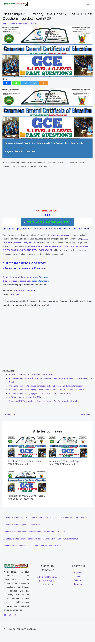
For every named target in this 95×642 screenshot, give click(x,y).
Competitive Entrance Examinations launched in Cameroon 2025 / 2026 (33, 532)
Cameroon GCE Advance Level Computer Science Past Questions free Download (44, 401)
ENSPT (48, 250)
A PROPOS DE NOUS (47, 577)
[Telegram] (25, 83)
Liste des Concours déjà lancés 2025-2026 (21, 524)
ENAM (48, 246)
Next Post (86, 414)
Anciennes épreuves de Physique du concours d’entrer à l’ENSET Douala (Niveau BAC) (47, 389)
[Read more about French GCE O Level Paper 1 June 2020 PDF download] (27, 447)
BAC (30, 243)
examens (53, 228)
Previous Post (10, 414)
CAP (4, 243)
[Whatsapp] (16, 83)
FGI (8, 250)
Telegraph (78, 580)
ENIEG (55, 246)
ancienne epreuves (60, 235)
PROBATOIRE (20, 243)
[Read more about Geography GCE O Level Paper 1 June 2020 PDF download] (68, 447)
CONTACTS (47, 584)
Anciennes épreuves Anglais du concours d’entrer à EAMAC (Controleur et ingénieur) (46, 386)
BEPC (10, 243)
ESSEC (86, 246)
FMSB (20, 250)
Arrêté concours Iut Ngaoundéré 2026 (25, 397)
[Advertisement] (47, 187)
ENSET (78, 246)
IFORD (67, 246)
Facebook (78, 573)
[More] (43, 83)
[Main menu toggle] (88, 4)
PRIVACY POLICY (47, 581)
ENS (33, 246)
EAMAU (39, 246)
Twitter (79, 576)
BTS (36, 243)
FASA (13, 250)
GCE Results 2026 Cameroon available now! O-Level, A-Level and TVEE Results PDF (40, 539)
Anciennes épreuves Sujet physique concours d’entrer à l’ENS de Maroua (41, 393)
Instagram (78, 584)
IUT (4, 250)
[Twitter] (34, 83)
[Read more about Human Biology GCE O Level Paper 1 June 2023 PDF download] (27, 481)
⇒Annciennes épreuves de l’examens (24, 268)
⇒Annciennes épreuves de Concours (24, 262)
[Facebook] (7, 83)
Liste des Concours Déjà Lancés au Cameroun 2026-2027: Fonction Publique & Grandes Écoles (44, 517)
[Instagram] (15, 615)
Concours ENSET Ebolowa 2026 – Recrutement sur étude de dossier (32, 546)
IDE (72, 246)
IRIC (61, 246)
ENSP (41, 250)
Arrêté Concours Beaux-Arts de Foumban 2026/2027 (32, 374)
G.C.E (84, 239)
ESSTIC (27, 250)
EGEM (35, 250)
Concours (38, 228)
